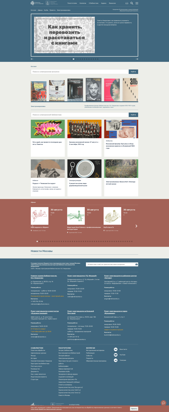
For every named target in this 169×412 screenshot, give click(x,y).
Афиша (40, 10)
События (89, 356)
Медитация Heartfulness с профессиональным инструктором (84, 228)
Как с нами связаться (38, 374)
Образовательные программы (96, 361)
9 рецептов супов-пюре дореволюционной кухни (78, 184)
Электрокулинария (75, 180)
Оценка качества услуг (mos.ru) (69, 393)
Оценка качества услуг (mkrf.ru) (70, 390)
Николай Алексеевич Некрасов (41, 361)
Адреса (103, 3)
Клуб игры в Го (109, 227)
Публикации (90, 353)
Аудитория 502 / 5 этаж (75, 232)
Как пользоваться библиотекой (69, 353)
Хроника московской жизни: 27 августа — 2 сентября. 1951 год (84, 143)
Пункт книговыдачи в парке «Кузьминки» (115, 312)
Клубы (46, 10)
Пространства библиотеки (40, 363)
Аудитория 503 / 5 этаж (112, 230)
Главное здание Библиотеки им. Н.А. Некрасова (44, 277)
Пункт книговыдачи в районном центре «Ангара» (120, 277)
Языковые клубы (64, 371)
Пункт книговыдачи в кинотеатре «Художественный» (45, 312)
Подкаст (35, 180)
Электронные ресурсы (66, 358)
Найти (133, 72)
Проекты (52, 10)
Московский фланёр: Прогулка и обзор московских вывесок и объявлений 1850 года (120, 146)
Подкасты (109, 141)
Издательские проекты (39, 377)
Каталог (33, 10)
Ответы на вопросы (65, 385)
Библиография (63, 366)
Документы (35, 371)
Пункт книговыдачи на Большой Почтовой (80, 312)
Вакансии (112, 3)
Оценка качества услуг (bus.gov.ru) (71, 387)
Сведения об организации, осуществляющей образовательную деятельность (125, 10)
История (34, 358)
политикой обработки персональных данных (46, 409)
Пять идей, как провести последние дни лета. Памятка (47, 143)
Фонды (33, 356)
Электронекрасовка (63, 10)
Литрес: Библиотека (66, 350)
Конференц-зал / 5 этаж (39, 230)
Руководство (35, 369)
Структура (34, 379)
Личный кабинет (64, 356)
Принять (134, 409)
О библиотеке (93, 3)
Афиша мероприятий (66, 369)
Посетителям (72, 3)
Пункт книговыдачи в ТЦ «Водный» (82, 276)
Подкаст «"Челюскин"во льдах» (44, 183)
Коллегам (83, 3)
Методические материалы (95, 350)
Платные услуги (36, 366)
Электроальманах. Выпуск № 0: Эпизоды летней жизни (120, 183)
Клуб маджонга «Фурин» (40, 227)
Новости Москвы (64, 395)
